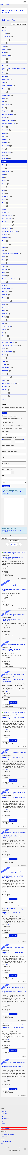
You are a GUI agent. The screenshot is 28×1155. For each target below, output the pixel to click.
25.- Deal (5, 33)
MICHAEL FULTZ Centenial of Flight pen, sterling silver (12, 876)
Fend (4, 149)
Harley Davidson (7, 171)
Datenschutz (4, 1136)
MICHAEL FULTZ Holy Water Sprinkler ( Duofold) (14, 589)
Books (4, 65)
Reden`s (5, 307)
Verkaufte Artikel (8, 422)
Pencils (5, 282)
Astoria (5, 52)
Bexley (5, 62)
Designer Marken (7, 111)
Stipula (5, 348)
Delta (4, 108)
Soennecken (6, 339)
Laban (4, 187)
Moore (4, 241)
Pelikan (5, 275)
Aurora (5, 59)
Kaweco (5, 184)
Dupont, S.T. (6, 130)
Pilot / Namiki (6, 291)
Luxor (4, 199)
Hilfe (2, 1121)
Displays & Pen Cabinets (8, 120)
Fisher (4, 155)
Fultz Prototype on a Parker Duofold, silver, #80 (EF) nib (12, 558)
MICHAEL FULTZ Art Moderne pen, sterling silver (12, 953)
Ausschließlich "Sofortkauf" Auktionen (14, 428)
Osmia (4, 266)
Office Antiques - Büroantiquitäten (11, 253)
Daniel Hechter (6, 104)
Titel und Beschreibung (10, 416)
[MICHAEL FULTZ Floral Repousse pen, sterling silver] (14, 792)
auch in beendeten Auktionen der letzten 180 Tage (12, 419)
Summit (4, 355)
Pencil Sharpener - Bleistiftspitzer (10, 279)
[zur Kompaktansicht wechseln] (15, 547)
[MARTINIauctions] (14, 4)
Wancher (5, 380)
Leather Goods (6, 196)
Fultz (13, 20)
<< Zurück (4, 30)
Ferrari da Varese (7, 152)
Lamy (5, 193)
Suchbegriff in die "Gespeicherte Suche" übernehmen (12, 492)
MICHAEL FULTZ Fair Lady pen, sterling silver (11, 913)
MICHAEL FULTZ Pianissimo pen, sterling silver (12, 836)
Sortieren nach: (14, 535)
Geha (4, 165)
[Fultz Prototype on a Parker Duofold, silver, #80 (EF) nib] (14, 553)
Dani (4, 101)
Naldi (4, 250)
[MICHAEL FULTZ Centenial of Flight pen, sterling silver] (14, 871)
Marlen (5, 203)
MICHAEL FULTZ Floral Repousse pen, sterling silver (13, 798)
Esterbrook (5, 142)
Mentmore (5, 212)
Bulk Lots (5, 76)
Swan (4, 358)
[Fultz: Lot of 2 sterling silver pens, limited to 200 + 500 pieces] (14, 645)
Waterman (6, 386)
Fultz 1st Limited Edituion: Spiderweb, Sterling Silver (13, 620)
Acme (4, 43)
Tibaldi (5, 361)
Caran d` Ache (7, 79)
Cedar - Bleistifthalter (8, 85)
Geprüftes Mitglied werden (7, 1134)
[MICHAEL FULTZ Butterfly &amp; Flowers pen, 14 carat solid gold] (14, 713)
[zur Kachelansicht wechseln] (13, 547)
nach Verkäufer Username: (9, 451)
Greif (4, 168)
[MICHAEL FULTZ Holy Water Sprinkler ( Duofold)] (14, 584)
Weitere (4, 399)
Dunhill (5, 127)
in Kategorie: (5, 431)
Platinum (5, 298)
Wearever (5, 389)
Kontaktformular (5, 1118)
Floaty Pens (6, 158)
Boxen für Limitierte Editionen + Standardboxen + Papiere (14, 69)
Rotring (5, 317)
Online (4, 256)
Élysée (5, 136)
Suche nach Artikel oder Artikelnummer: (13, 407)
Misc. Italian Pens (7, 228)
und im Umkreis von (7, 469)
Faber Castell (6, 146)
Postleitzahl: (5, 463)
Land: (3, 457)
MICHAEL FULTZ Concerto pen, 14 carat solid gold (12, 680)
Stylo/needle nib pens (8, 351)
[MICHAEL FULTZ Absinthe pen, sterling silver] (14, 1024)
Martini (5, 206)
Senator (5, 329)
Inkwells (5, 180)
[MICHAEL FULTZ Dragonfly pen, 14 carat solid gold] (14, 753)
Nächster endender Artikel (18, 24)
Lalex (4, 190)
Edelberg (5, 133)
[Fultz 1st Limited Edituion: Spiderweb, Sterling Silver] (14, 614)
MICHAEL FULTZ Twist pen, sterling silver (12, 1067)
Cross (5, 98)
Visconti (5, 374)
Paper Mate (6, 269)
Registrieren (4, 1113)
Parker (5, 272)
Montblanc (6, 234)
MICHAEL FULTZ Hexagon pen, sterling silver (14, 991)
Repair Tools (6, 313)
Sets (4, 332)
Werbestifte (6, 393)
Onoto (4, 263)
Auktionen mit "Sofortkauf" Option (13, 426)
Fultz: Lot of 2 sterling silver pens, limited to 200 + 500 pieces (12, 650)
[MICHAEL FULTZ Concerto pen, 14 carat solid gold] (14, 675)
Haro (4, 174)
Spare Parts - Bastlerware (9, 342)
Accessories (6, 40)
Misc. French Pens (7, 222)
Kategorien (6, 20)
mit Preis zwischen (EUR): (9, 437)
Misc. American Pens (8, 215)
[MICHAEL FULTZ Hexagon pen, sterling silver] (14, 987)
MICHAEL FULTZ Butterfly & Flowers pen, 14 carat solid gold (13, 718)
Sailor (4, 320)
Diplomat (5, 117)
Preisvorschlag (13, 702)
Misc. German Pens (8, 225)
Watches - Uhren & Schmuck (10, 383)
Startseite (3, 1111)
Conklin (5, 92)
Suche (4, 413)
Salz (4, 323)
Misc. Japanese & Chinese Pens (11, 231)
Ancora (5, 46)
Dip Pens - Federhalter (8, 114)
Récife (4, 304)
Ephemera (6, 139)
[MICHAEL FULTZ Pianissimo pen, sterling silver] (14, 832)
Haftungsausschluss (6, 1141)
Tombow (5, 364)
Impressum (3, 1139)
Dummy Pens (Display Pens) (10, 123)
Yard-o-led (5, 396)
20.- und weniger (7, 36)
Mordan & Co (6, 244)
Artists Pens (6, 49)
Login (2, 1116)
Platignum (5, 294)
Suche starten (6, 486)
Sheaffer (5, 336)
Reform (4, 310)
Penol (4, 285)
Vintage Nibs (6, 370)
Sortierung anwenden (14, 540)
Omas (4, 260)
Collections (6, 89)
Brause (4, 73)
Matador (5, 209)
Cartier (5, 82)
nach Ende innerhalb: (8, 445)
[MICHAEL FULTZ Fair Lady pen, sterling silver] (14, 909)
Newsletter (3, 1126)
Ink (4, 177)
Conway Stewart (7, 95)
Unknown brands (7, 367)
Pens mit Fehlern (7, 288)
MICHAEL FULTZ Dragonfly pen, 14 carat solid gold (12, 758)
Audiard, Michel (7, 55)
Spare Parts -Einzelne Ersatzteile (11, 345)
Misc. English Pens (7, 218)
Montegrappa (6, 237)
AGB (2, 1143)
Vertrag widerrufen (6, 1128)
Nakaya (4, 247)
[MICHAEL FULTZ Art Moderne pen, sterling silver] (14, 948)
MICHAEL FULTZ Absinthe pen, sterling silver (14, 1028)
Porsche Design (7, 301)
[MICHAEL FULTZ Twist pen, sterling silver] (14, 1062)
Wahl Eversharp (7, 377)
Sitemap (3, 1123)
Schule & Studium (7, 326)
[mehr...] (7, 691)
